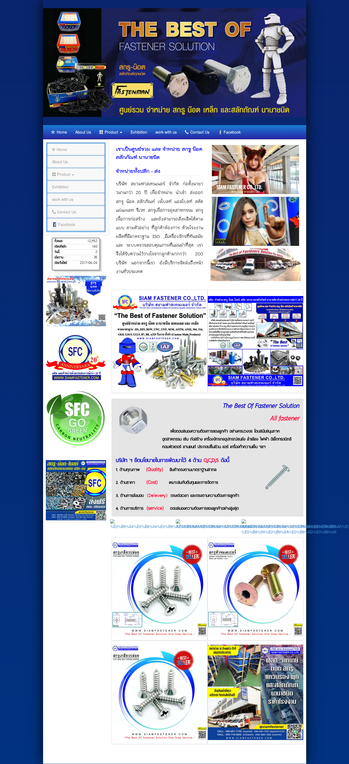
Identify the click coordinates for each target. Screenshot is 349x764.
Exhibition (139, 132)
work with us (166, 132)
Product (111, 132)
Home (61, 132)
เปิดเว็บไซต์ (61, 263)
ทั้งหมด (58, 241)
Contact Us (199, 132)
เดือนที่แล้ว (61, 246)
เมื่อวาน (59, 257)
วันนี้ (57, 252)
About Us (83, 132)
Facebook (231, 132)
